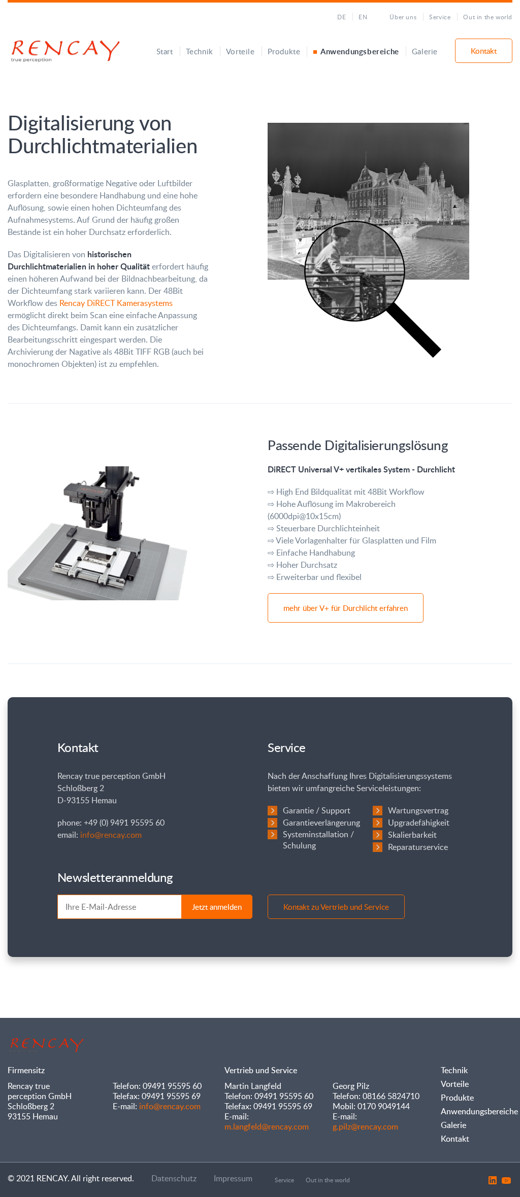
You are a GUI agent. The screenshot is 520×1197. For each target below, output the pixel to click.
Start (164, 51)
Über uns (402, 17)
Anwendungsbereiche (359, 51)
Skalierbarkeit (412, 834)
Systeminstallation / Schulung (318, 840)
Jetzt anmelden (217, 907)
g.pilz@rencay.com (365, 1126)
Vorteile (240, 51)
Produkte (284, 51)
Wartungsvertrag (418, 810)
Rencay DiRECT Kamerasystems (116, 303)
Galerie (425, 51)
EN (363, 17)
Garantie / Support (316, 810)
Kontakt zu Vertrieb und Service (336, 907)
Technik (199, 51)
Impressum (233, 1178)
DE (341, 17)
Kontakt (484, 51)
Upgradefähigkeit (418, 822)
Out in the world (487, 17)
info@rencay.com (111, 834)
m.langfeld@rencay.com (266, 1126)
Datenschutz (174, 1178)
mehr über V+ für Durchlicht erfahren (345, 608)
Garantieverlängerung (321, 822)
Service (439, 17)
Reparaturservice (418, 846)
